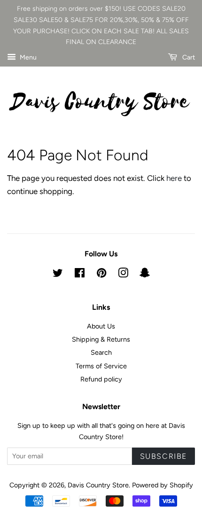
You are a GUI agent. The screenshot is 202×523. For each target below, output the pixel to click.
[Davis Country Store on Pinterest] (101, 274)
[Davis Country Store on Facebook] (79, 274)
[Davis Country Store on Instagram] (123, 274)
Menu (27, 57)
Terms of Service (101, 366)
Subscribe (163, 456)
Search (101, 352)
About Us (101, 326)
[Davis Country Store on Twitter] (58, 274)
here (174, 178)
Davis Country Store (98, 485)
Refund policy (101, 379)
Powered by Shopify (162, 485)
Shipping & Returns (101, 339)
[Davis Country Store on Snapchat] (145, 274)
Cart (188, 57)
